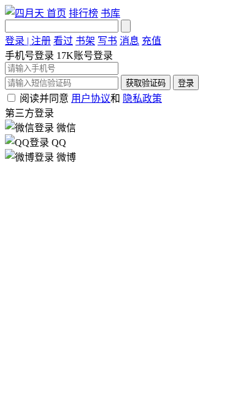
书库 (110, 13)
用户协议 (90, 98)
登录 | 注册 (28, 41)
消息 (129, 41)
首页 (56, 13)
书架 (85, 41)
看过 (63, 41)
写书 (107, 41)
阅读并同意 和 (91, 98)
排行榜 (83, 13)
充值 (151, 41)
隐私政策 (142, 98)
